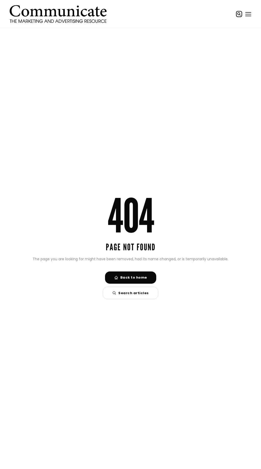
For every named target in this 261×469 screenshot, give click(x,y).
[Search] (239, 14)
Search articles (133, 293)
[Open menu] (248, 14)
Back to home (133, 277)
